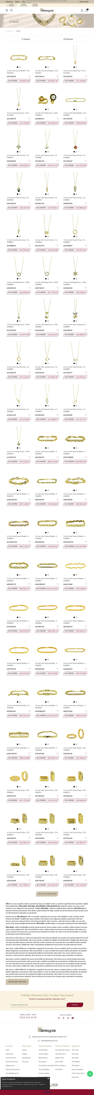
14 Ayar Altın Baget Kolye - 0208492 (19, 325)
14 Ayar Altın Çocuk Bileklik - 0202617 (47, 71)
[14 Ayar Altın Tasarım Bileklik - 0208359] (19, 564)
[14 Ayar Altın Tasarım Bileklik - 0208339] (19, 734)
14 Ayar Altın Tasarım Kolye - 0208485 (75, 367)
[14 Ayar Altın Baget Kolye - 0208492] (19, 310)
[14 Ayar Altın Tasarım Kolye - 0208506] (75, 141)
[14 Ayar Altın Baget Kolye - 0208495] (47, 268)
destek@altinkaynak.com (49, 1041)
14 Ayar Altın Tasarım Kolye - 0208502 (19, 240)
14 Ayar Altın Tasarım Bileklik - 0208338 (47, 748)
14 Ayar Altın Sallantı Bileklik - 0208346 (19, 706)
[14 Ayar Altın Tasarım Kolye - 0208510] (19, 141)
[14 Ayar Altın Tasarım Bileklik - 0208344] (47, 691)
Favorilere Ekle (29, 76)
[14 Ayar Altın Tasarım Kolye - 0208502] (19, 226)
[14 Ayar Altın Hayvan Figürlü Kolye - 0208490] (75, 310)
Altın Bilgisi (59, 1069)
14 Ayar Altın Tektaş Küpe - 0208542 (47, 113)
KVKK (7, 1050)
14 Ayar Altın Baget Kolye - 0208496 (19, 282)
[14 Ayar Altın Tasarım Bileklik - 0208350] (75, 649)
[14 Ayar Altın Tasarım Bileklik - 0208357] (47, 564)
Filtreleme (69, 39)
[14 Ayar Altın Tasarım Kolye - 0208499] (75, 226)
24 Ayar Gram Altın (78, 1073)
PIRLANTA (35, 6)
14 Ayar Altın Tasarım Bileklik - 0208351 (47, 663)
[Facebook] (59, 1018)
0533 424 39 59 (28, 1017)
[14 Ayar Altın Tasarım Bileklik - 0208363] (47, 522)
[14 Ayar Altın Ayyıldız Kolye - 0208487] (19, 353)
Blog (23, 2)
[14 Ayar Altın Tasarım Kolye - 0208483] (47, 395)
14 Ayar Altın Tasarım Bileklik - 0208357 (47, 579)
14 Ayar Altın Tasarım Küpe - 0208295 (75, 748)
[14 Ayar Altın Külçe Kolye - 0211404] (19, 99)
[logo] (47, 1030)
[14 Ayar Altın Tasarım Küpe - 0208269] (19, 818)
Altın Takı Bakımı (60, 1065)
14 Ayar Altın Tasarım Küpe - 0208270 (75, 790)
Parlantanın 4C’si (60, 1054)
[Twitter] (63, 1018)
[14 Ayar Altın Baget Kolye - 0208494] (75, 268)
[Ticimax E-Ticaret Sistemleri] (47, 1092)
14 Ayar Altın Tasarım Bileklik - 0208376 (47, 452)
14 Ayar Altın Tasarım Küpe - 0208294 (19, 790)
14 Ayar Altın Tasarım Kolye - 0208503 (75, 198)
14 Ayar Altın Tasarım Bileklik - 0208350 (75, 663)
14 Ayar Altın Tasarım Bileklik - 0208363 (47, 536)
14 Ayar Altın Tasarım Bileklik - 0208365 (19, 536)
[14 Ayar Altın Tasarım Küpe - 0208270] (75, 776)
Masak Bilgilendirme (12, 1073)
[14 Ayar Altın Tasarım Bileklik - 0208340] (75, 691)
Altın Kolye (75, 1058)
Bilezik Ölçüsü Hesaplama (43, 1060)
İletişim (17, 2)
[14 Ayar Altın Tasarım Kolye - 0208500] (47, 226)
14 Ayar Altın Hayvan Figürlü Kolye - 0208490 (75, 325)
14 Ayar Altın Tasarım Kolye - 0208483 (47, 409)
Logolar (24, 1050)
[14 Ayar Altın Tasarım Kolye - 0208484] (19, 395)
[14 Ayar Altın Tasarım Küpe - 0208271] (47, 776)
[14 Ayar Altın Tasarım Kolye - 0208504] (47, 183)
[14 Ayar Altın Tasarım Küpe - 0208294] (19, 776)
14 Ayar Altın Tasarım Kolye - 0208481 (75, 409)
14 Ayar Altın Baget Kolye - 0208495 (47, 282)
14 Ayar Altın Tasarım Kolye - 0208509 (47, 155)
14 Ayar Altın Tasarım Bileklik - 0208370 (47, 494)
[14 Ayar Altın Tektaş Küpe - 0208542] (47, 99)
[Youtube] (73, 1018)
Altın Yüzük (75, 1050)
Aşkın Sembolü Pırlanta (62, 1050)
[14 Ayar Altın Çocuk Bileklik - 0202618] (19, 57)
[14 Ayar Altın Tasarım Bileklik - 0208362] (75, 522)
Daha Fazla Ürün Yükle (47, 894)
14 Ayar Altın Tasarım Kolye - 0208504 (47, 198)
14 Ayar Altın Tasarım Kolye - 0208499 (75, 240)
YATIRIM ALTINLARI (23, 5)
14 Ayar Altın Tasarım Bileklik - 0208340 (75, 706)
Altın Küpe (75, 1054)
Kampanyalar (26, 1058)
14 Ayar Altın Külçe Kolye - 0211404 (19, 113)
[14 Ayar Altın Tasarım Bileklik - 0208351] (47, 649)
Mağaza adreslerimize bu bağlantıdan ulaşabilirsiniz (49, 1037)
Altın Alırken (59, 1062)
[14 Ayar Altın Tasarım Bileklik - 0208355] (19, 607)
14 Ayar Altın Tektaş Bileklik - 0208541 (75, 113)
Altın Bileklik (76, 1062)
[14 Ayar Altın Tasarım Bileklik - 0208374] (19, 480)
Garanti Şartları (43, 1054)
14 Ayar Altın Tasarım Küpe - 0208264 (75, 875)
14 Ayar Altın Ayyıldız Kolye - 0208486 (47, 367)
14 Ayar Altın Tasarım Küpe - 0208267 (75, 833)
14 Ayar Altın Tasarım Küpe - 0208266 (19, 875)
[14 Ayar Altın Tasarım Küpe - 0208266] (19, 861)
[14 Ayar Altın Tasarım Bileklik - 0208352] (19, 649)
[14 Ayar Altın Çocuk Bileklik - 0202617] (47, 57)
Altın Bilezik (75, 1065)
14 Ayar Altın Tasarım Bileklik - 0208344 (47, 706)
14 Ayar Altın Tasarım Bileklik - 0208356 (75, 579)
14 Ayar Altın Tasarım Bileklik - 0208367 (75, 494)
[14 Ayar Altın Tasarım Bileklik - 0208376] (47, 437)
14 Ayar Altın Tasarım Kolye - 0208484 (19, 409)
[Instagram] (68, 1018)
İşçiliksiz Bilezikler (77, 1069)
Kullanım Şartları (44, 1073)
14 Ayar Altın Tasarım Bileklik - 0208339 (19, 748)
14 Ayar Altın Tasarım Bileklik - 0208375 (75, 452)
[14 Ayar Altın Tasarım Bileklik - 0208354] (47, 607)
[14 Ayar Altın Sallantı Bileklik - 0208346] (19, 691)
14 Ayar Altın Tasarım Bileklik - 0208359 (19, 579)
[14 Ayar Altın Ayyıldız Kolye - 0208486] (47, 353)
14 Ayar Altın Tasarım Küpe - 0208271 (47, 790)
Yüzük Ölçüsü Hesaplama (47, 1065)
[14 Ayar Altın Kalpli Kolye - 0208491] (47, 310)
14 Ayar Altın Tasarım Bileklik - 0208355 (19, 621)
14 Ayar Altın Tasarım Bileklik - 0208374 (19, 494)
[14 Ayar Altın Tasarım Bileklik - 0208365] (19, 522)
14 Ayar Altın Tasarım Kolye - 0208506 (75, 155)
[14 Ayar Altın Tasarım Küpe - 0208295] (75, 734)
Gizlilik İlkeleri (43, 1050)
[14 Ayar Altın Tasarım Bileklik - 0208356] (75, 564)
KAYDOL (75, 1005)
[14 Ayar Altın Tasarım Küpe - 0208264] (75, 861)
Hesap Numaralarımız (13, 1069)
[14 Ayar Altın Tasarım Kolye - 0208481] (75, 395)
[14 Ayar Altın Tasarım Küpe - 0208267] (75, 818)
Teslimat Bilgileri (44, 1069)
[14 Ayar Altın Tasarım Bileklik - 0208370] (47, 480)
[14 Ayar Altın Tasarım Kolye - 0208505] (19, 183)
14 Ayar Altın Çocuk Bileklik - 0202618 (19, 71)
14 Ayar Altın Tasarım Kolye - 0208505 (19, 198)
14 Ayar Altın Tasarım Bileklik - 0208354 (47, 621)
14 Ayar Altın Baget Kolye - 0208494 (75, 282)
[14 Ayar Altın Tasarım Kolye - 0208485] (75, 353)
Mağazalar (9, 2)
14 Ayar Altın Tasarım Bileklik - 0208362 (75, 536)
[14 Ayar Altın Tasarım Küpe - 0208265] (47, 861)
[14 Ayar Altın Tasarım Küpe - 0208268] (47, 818)
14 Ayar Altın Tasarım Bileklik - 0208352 (19, 663)
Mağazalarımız (10, 1065)
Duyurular (25, 1062)
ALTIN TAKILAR (11, 5)
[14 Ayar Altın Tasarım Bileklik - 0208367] (75, 480)
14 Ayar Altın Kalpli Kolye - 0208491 (47, 325)
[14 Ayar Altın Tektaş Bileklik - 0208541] (75, 99)
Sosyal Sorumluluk (12, 1062)
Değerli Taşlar (59, 1058)
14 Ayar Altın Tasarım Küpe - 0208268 (47, 833)
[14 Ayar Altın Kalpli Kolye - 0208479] (19, 437)
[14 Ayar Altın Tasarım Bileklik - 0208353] (75, 607)
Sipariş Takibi (84, 2)
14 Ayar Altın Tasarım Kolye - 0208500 (47, 240)
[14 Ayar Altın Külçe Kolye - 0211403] (75, 57)
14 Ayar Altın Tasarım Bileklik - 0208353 (75, 621)
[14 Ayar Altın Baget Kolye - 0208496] (19, 268)
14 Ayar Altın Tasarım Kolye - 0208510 (19, 155)
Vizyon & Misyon (11, 1058)
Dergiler (24, 1054)
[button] (17, 67)
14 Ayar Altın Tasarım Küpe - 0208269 (19, 833)
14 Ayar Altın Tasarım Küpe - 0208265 (47, 875)
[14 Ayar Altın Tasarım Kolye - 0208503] (75, 183)
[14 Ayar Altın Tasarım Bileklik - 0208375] (75, 437)
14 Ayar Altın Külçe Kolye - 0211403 (75, 71)
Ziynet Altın (75, 1077)
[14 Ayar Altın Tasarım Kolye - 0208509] (47, 141)
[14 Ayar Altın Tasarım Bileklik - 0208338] (47, 734)
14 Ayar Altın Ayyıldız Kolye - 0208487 (19, 367)
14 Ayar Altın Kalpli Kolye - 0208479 (19, 452)
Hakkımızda (9, 1054)
